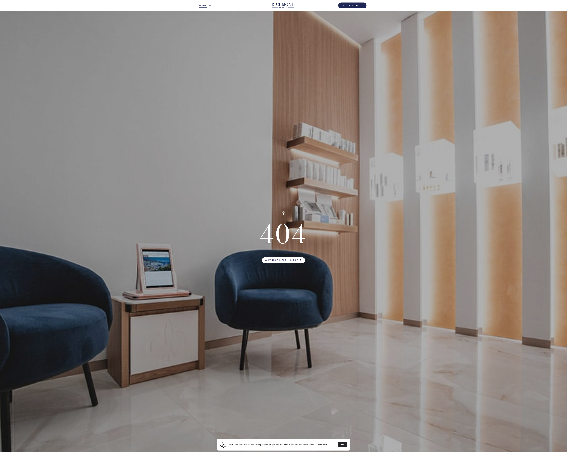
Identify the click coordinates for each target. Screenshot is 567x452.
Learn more (322, 444)
